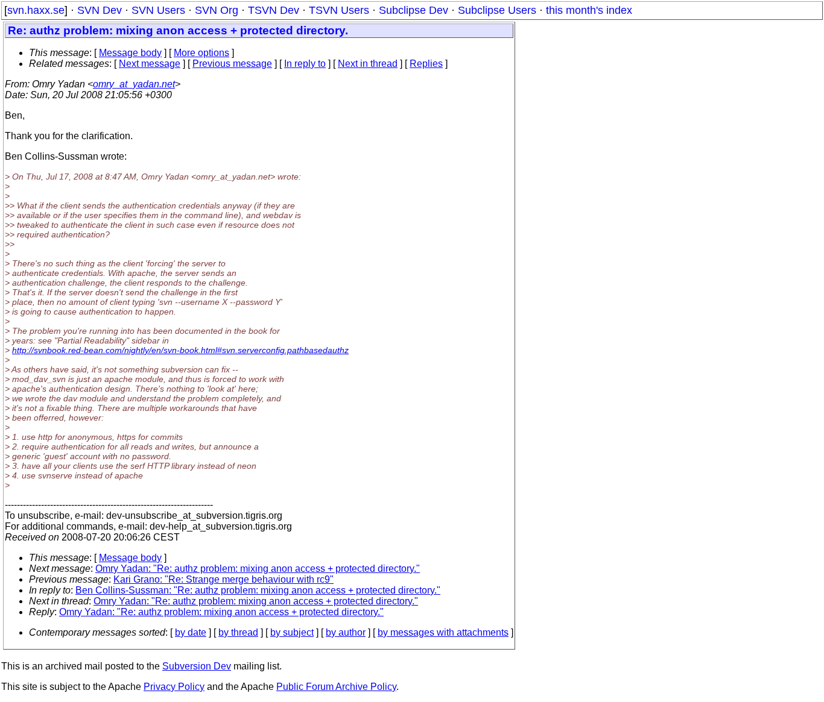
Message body (130, 53)
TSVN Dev (273, 10)
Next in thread (368, 63)
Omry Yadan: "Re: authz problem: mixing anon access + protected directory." (257, 568)
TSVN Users (339, 10)
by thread (238, 632)
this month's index (589, 10)
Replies (426, 63)
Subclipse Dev (413, 10)
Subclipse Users (497, 10)
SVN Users (158, 10)
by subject (292, 632)
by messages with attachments (443, 632)
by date (190, 632)
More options (201, 53)
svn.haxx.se (36, 10)
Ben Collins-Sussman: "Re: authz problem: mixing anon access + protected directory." (257, 590)
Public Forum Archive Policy (336, 687)
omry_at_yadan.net (134, 84)
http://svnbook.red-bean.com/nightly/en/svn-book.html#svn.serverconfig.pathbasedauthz (180, 350)
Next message (149, 63)
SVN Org (216, 10)
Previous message (232, 63)
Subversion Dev (196, 666)
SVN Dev (99, 10)
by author (346, 632)
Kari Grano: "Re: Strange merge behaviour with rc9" (223, 579)
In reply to (305, 63)
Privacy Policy (174, 687)
